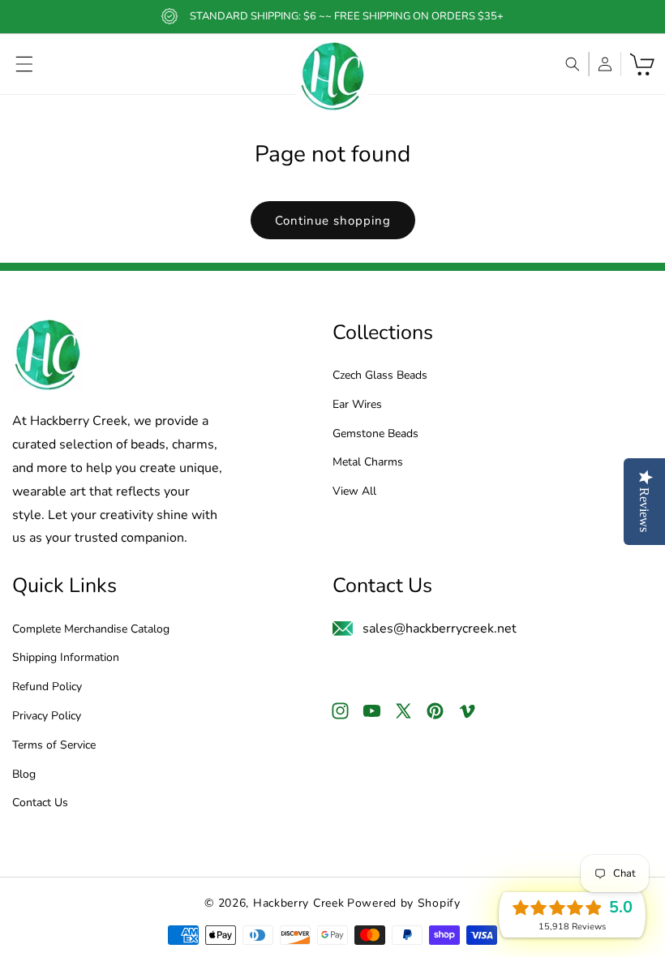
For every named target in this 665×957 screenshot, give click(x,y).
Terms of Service (54, 746)
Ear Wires (357, 405)
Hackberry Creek (299, 903)
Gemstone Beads (375, 434)
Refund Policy (47, 687)
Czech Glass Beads (379, 376)
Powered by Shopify (404, 903)
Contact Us (40, 803)
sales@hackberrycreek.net (440, 628)
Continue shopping (333, 220)
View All (354, 492)
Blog (24, 775)
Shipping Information (65, 658)
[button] (24, 64)
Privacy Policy (46, 716)
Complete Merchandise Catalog (90, 630)
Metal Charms (367, 463)
